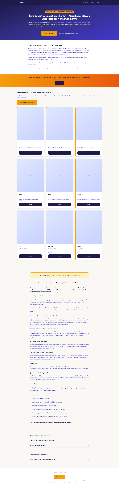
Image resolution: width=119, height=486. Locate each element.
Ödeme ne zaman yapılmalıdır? (37, 445)
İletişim (30, 152)
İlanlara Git (59, 83)
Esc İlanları (85, 2)
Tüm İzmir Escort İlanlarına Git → (27, 102)
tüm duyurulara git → (74, 275)
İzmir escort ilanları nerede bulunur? (39, 431)
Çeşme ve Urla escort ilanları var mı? (38, 454)
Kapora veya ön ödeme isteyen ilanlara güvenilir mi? (42, 459)
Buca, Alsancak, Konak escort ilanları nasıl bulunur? (42, 449)
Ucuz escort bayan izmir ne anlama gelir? (40, 435)
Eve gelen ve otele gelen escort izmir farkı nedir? (42, 440)
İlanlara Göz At (59, 476)
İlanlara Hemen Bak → (49, 33)
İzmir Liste (21, 2)
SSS (98, 2)
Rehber (92, 2)
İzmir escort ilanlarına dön (59, 275)
